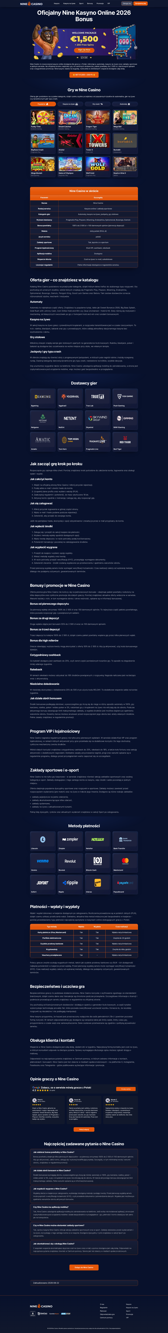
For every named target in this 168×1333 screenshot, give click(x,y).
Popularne (41, 104)
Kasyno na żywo (69, 104)
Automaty (123, 104)
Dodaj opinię (125, 1089)
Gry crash (96, 104)
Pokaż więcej (84, 1129)
